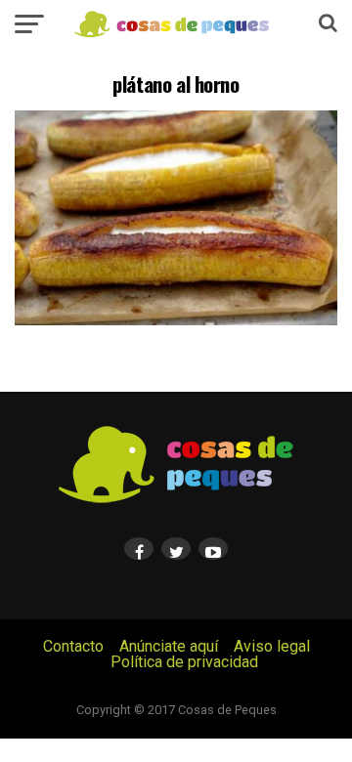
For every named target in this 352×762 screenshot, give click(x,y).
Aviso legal (272, 646)
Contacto (73, 646)
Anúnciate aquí (168, 646)
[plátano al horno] (176, 320)
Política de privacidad (184, 662)
